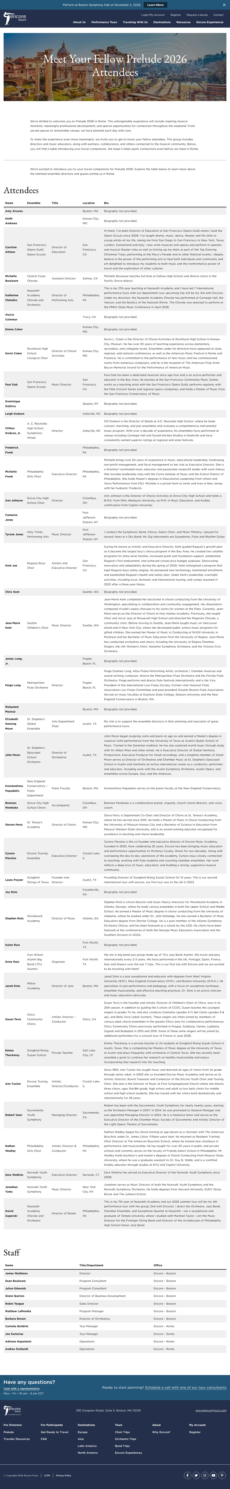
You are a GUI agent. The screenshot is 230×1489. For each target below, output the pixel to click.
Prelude (9, 1432)
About (156, 1425)
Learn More (155, 5)
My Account (197, 1425)
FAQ (44, 1439)
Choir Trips (122, 1432)
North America (88, 1452)
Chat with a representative (22, 1388)
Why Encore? (161, 1432)
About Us (79, 22)
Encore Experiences (210, 22)
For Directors (13, 1425)
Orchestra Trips (125, 1439)
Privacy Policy (63, 1475)
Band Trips (122, 1446)
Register (176, 14)
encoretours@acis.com (211, 1410)
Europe (83, 1432)
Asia (81, 1439)
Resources (183, 22)
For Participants (52, 1425)
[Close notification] (224, 5)
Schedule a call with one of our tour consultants (185, 1387)
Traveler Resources (17, 1439)
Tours (118, 1425)
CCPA (47, 1475)
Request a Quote (197, 14)
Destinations (162, 22)
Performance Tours (104, 22)
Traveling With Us (135, 22)
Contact (218, 14)
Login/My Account (153, 14)
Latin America (87, 1446)
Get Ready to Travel (54, 1432)
